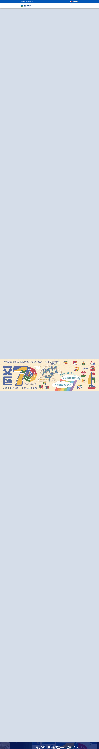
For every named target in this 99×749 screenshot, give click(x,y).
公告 (63, 5)
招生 (67, 5)
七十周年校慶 (74, 5)
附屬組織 (57, 5)
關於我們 (39, 5)
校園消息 (45, 5)
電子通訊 (51, 5)
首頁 (34, 5)
